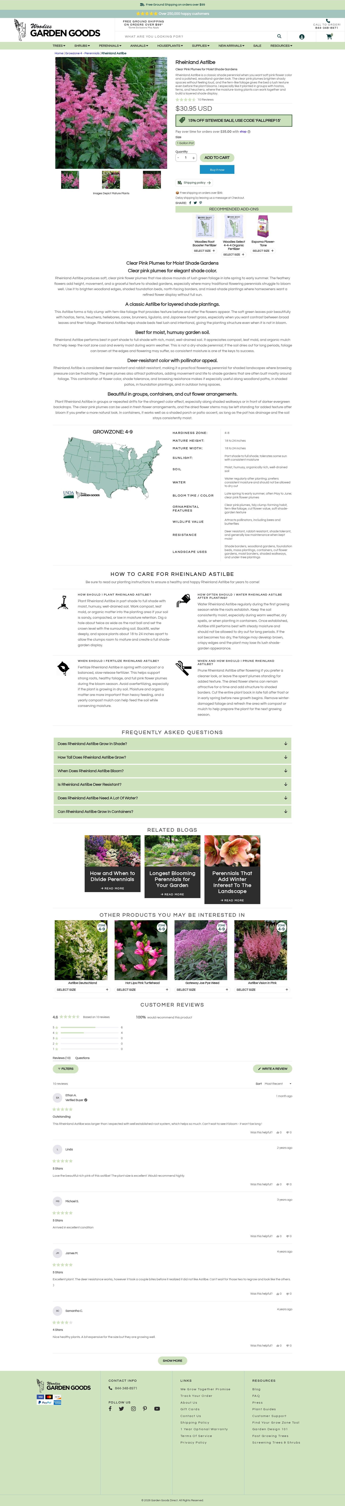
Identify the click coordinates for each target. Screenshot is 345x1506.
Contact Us (190, 1416)
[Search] (279, 36)
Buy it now (217, 169)
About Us (188, 1402)
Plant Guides (264, 1409)
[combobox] (201, 36)
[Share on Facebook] (190, 203)
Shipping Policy (194, 1422)
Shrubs (81, 45)
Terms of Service (196, 1436)
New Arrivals (230, 45)
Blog (256, 1389)
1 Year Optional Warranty (204, 1429)
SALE (257, 45)
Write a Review (277, 1070)
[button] (233, 99)
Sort (259, 1083)
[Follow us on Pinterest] (145, 1409)
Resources (280, 45)
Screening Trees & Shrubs (276, 1442)
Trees (58, 45)
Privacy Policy (193, 1442)
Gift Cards (190, 1409)
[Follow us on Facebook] (110, 1409)
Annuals (138, 45)
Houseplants (169, 45)
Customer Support (269, 1416)
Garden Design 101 (270, 1429)
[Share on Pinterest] (200, 203)
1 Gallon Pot (185, 143)
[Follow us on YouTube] (157, 1409)
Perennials (109, 45)
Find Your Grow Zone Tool (276, 1422)
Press (257, 1402)
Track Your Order (196, 1395)
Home (59, 53)
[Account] (301, 36)
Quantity (181, 151)
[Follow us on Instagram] (133, 1409)
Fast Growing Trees (270, 1436)
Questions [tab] (82, 1058)
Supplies (199, 45)
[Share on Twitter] (195, 203)
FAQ (256, 1395)
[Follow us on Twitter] (121, 1409)
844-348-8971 (326, 28)
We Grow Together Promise (205, 1389)
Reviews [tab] (61, 1058)
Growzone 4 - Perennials (82, 53)
